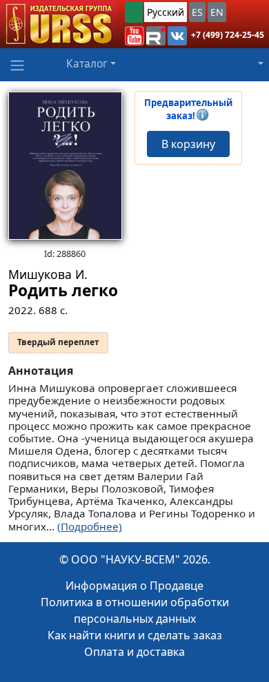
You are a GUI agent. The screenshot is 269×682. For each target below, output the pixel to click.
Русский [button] (165, 12)
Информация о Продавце (134, 585)
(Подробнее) (89, 526)
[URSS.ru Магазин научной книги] (58, 24)
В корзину (188, 144)
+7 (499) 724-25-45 (227, 35)
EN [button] (216, 12)
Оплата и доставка (134, 651)
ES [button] (197, 12)
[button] (134, 35)
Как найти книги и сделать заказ (135, 635)
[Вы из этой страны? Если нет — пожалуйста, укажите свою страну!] (134, 12)
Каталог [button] (87, 63)
